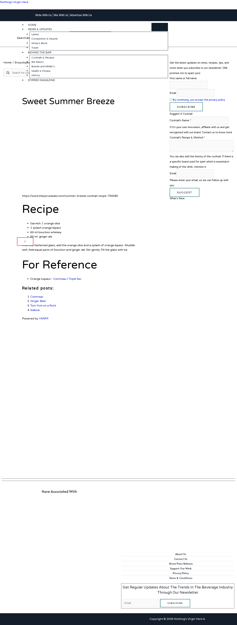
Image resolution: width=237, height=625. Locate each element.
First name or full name (183, 78)
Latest (35, 34)
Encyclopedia (23, 62)
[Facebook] (195, 13)
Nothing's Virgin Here (14, 2)
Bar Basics (37, 61)
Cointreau (59, 279)
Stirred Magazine (41, 80)
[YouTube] (201, 13)
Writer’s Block (39, 43)
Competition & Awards (44, 38)
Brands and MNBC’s (43, 66)
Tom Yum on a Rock (43, 305)
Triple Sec (75, 279)
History (35, 75)
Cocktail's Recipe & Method (187, 137)
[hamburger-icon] (159, 27)
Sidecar (35, 310)
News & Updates (40, 29)
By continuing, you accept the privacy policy (199, 99)
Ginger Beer (38, 301)
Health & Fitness (40, 70)
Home (32, 25)
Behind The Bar (39, 52)
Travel (34, 47)
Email (173, 93)
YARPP (43, 318)
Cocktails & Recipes (42, 57)
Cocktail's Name (180, 120)
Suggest (184, 192)
